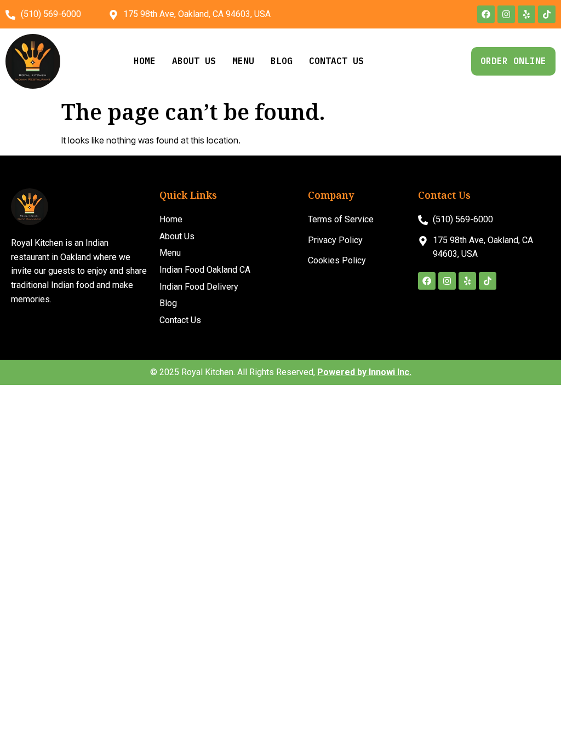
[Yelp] (526, 14)
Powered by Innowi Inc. (364, 372)
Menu (243, 60)
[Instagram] (506, 14)
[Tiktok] (547, 14)
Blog (282, 60)
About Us (194, 60)
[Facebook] (486, 14)
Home (145, 60)
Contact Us (336, 60)
